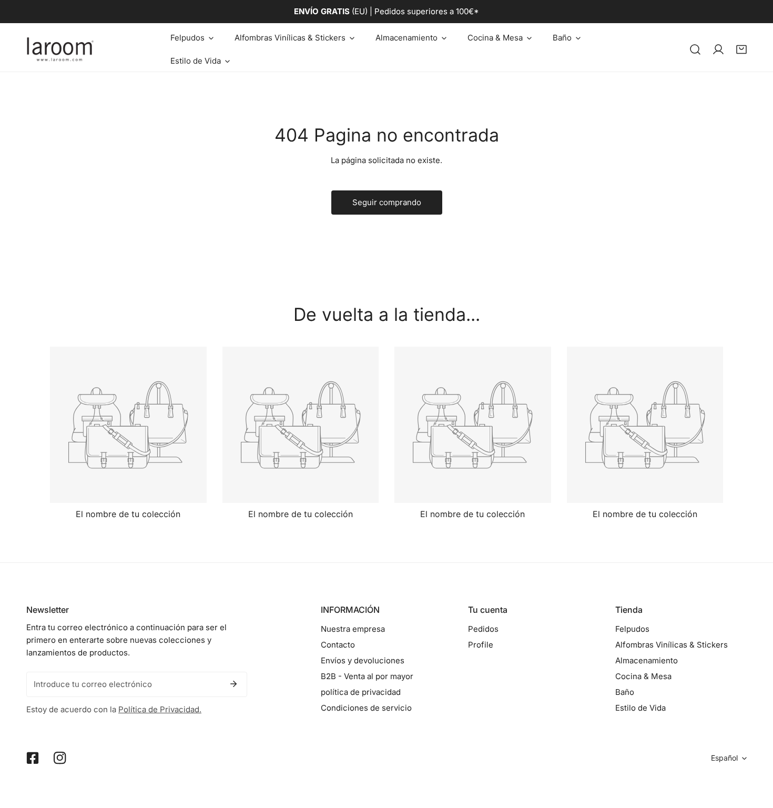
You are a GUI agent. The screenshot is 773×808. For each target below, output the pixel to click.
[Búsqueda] (695, 49)
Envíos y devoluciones (362, 660)
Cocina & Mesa (643, 676)
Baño (624, 692)
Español (724, 757)
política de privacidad (361, 692)
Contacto (338, 645)
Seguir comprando (386, 202)
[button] (192, 37)
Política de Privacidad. (159, 709)
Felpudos (632, 629)
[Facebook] (32, 758)
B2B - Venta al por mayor (367, 676)
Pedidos (483, 629)
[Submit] (233, 684)
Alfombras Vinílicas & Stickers (671, 645)
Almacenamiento (646, 660)
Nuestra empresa (353, 629)
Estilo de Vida (640, 708)
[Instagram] (60, 758)
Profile (480, 645)
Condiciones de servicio (366, 708)
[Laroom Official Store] (60, 49)
